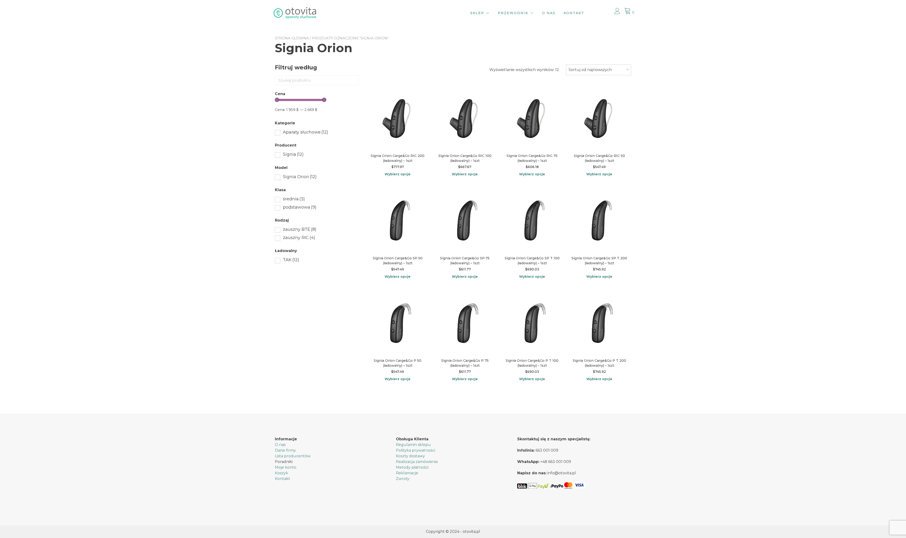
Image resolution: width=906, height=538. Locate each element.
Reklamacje (407, 473)
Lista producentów (292, 456)
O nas (548, 13)
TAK (291, 259)
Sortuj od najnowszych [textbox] (590, 69)
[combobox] (598, 69)
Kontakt (574, 13)
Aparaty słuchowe (305, 132)
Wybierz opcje (398, 174)
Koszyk (281, 473)
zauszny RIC (299, 237)
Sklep (477, 13)
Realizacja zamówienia (417, 461)
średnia (294, 199)
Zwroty (402, 478)
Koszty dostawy (410, 456)
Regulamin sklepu (413, 444)
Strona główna (292, 38)
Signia (293, 154)
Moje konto (285, 467)
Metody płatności (412, 467)
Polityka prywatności (415, 450)
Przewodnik (513, 13)
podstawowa (299, 207)
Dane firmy (285, 450)
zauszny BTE (299, 229)
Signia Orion (300, 176)
